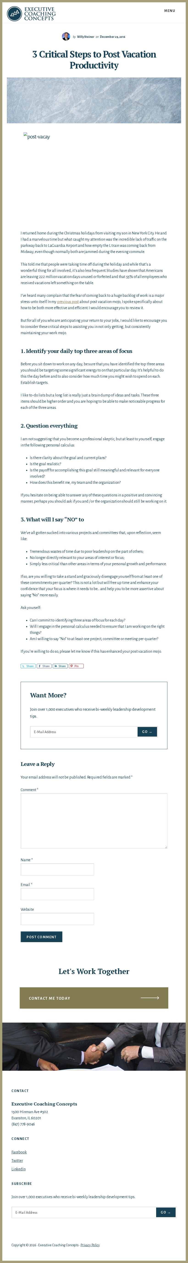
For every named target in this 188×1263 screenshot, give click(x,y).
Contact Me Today (49, 998)
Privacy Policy (90, 1245)
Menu (169, 11)
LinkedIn (18, 1169)
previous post (68, 302)
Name (27, 860)
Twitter (17, 1161)
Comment (29, 790)
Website (27, 910)
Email (26, 885)
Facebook (19, 1152)
